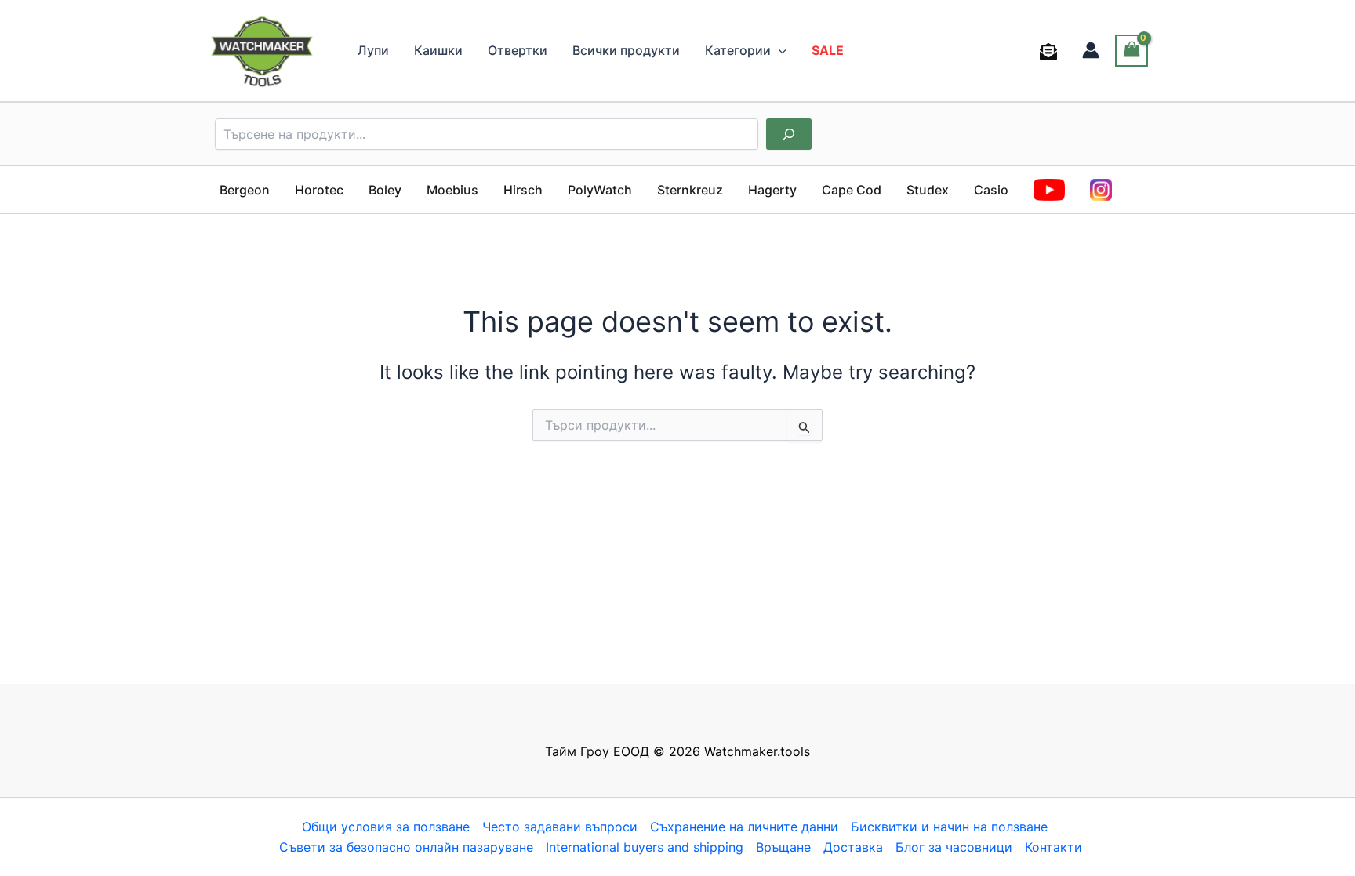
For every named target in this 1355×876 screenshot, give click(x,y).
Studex (927, 190)
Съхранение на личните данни (744, 826)
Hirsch (523, 190)
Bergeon (245, 190)
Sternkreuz (690, 190)
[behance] (1051, 51)
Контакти (1053, 847)
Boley (385, 190)
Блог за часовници (953, 847)
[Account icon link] (1090, 50)
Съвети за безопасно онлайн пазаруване (406, 847)
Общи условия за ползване (386, 826)
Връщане (783, 847)
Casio (991, 190)
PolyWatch (600, 190)
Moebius (452, 190)
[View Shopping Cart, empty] (1131, 51)
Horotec (319, 190)
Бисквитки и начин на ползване (949, 826)
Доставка (853, 847)
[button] (778, 50)
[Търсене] (789, 134)
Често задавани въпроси (560, 826)
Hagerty (772, 190)
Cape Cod (851, 190)
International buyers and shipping (644, 847)
